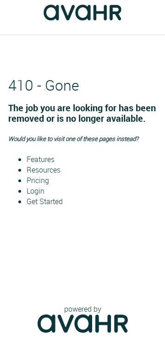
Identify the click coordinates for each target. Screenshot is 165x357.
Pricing (38, 180)
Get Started (45, 201)
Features (41, 159)
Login (35, 191)
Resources (43, 170)
